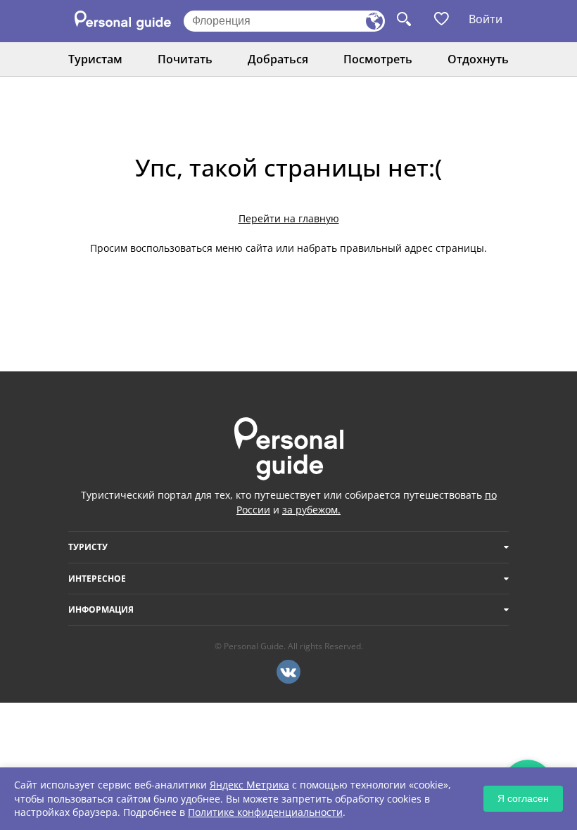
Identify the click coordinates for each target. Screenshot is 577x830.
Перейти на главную (289, 218)
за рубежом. (311, 509)
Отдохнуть (478, 59)
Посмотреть (377, 59)
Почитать (185, 59)
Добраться (278, 59)
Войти (485, 19)
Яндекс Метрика (249, 784)
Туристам (95, 59)
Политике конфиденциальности (265, 812)
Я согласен (523, 798)
